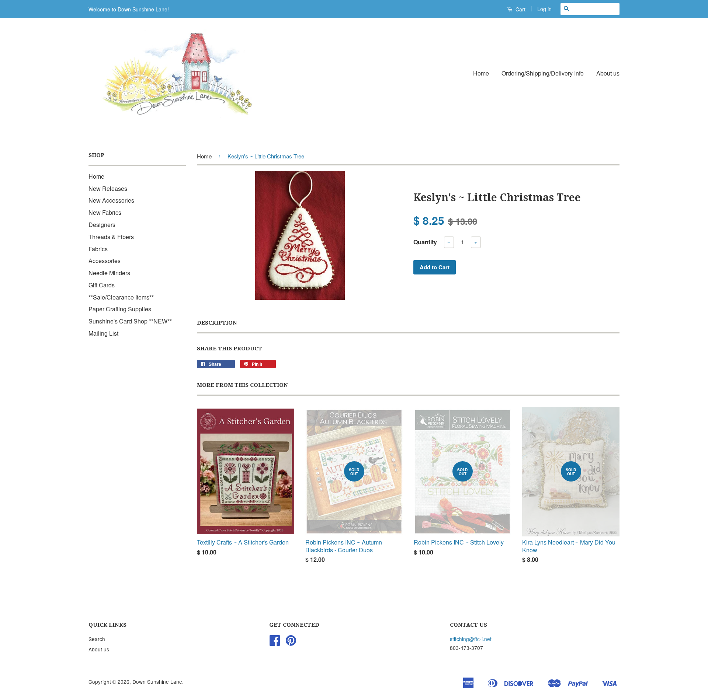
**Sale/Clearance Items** (121, 297)
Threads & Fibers (111, 236)
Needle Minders (109, 273)
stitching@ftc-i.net (471, 639)
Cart (519, 9)
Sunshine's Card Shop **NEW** (130, 321)
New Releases (107, 188)
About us (608, 73)
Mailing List (103, 333)
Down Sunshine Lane (157, 681)
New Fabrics (104, 212)
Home (481, 73)
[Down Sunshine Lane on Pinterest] (290, 642)
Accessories (104, 260)
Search (96, 639)
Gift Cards (101, 285)
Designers (101, 224)
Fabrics (98, 249)
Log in (544, 9)
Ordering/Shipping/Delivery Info (543, 73)
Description (217, 322)
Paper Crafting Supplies (119, 309)
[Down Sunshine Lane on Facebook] (274, 642)
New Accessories (111, 200)
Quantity (425, 242)
